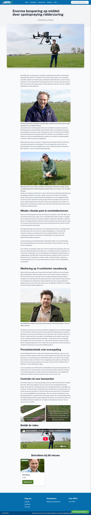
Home (26, 2)
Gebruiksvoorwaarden (69, 513)
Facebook (27, 504)
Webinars (49, 2)
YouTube (27, 507)
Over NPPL (72, 501)
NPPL (55, 2)
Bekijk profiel (28, 482)
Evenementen (42, 2)
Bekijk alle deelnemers (53, 501)
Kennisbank (33, 2)
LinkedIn (27, 501)
